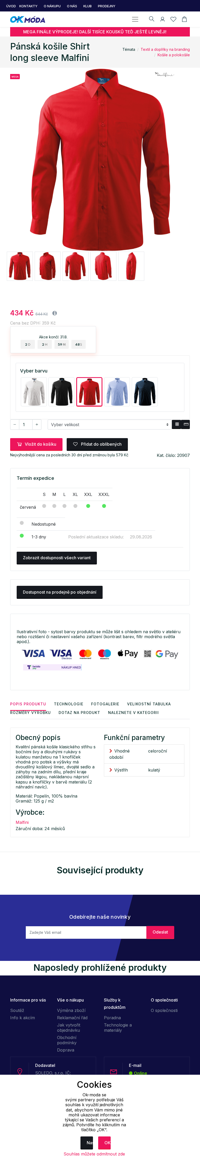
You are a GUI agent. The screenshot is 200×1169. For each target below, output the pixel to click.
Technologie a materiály (118, 1027)
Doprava (65, 1050)
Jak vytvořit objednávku (68, 1027)
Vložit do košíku (40, 444)
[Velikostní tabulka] (176, 424)
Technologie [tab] (68, 704)
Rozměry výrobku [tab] (30, 712)
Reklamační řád (72, 1017)
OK (107, 1142)
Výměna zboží (71, 1010)
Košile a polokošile (174, 55)
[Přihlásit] (162, 20)
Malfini (22, 822)
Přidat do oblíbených (101, 444)
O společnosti (164, 1010)
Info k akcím (22, 1017)
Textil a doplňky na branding (165, 49)
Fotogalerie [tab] (105, 704)
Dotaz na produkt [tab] (79, 712)
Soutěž (17, 1010)
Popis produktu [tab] (28, 704)
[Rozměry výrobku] (185, 424)
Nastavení (90, 1142)
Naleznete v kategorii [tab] (133, 712)
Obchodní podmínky (67, 1040)
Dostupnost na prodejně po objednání (59, 592)
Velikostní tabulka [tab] (149, 704)
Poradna (112, 1017)
